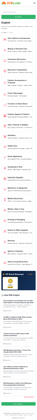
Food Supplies (23, 96)
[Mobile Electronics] (6, 199)
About (23, 413)
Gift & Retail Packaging (30, 222)
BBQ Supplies (17, 169)
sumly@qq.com (21, 418)
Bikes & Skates (12, 254)
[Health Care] (6, 147)
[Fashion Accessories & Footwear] (6, 82)
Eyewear (20, 85)
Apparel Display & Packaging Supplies (18, 117)
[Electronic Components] (6, 71)
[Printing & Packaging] (6, 220)
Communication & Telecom (19, 201)
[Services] (6, 241)
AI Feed (30, 415)
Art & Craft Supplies (13, 233)
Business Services (13, 243)
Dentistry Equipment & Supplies (16, 148)
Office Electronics (24, 233)
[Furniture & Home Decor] (6, 105)
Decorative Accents (13, 106)
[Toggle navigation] (34, 2)
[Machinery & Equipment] (6, 189)
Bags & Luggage (12, 85)
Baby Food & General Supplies (16, 212)
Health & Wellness (31, 148)
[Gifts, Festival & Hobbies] (6, 126)
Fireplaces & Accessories (26, 106)
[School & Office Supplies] (6, 231)
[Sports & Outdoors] (6, 252)
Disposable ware (26, 169)
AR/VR (9, 201)
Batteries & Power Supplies (26, 72)
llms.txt (25, 415)
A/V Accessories (30, 62)
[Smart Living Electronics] (6, 262)
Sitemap (20, 415)
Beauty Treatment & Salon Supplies (17, 51)
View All (30, 274)
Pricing (27, 413)
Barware (10, 169)
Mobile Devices (32, 201)
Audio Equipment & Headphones (16, 62)
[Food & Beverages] (6, 94)
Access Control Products (14, 264)
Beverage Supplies (13, 96)
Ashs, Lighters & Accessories (15, 127)
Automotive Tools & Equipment (25, 41)
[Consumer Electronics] (6, 60)
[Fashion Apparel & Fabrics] (6, 115)
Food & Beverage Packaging (15, 222)
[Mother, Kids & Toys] (6, 210)
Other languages (17, 404)
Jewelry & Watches (28, 85)
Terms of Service (13, 415)
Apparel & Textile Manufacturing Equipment (19, 190)
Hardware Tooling (23, 138)
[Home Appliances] (6, 157)
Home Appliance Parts (14, 159)
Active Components (13, 72)
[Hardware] (6, 136)
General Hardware (13, 138)
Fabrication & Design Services (27, 243)
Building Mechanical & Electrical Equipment (19, 180)
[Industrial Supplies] (6, 178)
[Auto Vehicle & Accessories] (6, 39)
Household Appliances (27, 159)
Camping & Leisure (22, 254)
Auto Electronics (12, 41)
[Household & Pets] (6, 168)
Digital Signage (26, 264)
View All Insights (29, 397)
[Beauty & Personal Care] (6, 50)
